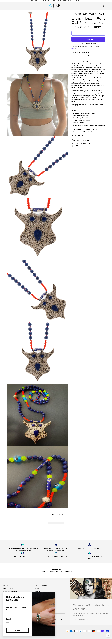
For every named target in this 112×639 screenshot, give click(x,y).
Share (76, 146)
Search (37, 588)
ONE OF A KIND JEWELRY (10, 591)
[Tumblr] (61, 619)
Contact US (60, 635)
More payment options (88, 44)
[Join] (107, 619)
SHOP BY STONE (8, 588)
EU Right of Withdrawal (73, 635)
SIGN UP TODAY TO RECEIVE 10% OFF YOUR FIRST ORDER (55, 572)
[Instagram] (58, 619)
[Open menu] (9, 6)
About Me (38, 591)
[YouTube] (64, 619)
